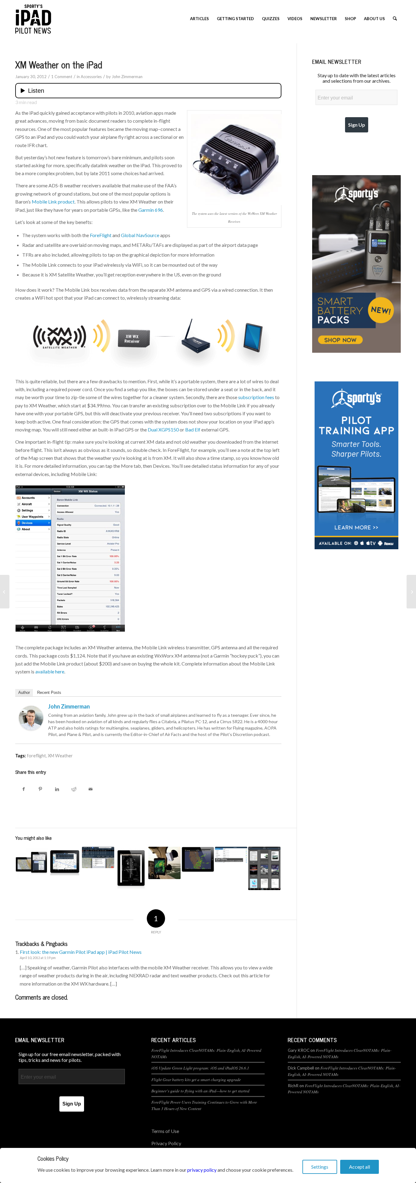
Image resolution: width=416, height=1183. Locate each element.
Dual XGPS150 (163, 429)
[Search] (395, 18)
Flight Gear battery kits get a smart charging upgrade (196, 1079)
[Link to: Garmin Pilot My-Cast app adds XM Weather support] (198, 859)
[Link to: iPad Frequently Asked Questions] (164, 863)
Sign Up (356, 125)
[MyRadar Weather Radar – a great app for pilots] (4, 591)
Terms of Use (165, 1131)
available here (49, 671)
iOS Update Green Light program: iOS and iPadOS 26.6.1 (200, 1068)
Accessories (91, 76)
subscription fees (256, 397)
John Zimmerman (127, 76)
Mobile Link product (53, 201)
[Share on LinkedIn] (57, 789)
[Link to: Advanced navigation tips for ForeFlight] (64, 861)
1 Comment (61, 76)
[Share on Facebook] (23, 789)
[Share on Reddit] (73, 789)
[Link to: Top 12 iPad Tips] (131, 868)
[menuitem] (199, 18)
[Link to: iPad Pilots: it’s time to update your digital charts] (231, 855)
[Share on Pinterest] (40, 789)
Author (24, 692)
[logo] (33, 18)
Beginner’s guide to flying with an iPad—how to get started (200, 1091)
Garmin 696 (150, 210)
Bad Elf (192, 429)
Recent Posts (49, 692)
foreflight (36, 755)
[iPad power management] (411, 591)
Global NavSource (140, 235)
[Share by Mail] (90, 789)
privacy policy (202, 1170)
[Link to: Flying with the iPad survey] (31, 863)
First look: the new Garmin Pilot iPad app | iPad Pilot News (81, 952)
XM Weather (60, 755)
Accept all (359, 1167)
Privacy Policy (166, 1143)
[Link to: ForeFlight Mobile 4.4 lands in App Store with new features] (264, 868)
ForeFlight (100, 235)
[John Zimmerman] (31, 728)
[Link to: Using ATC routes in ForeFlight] (98, 857)
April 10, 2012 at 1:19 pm (38, 958)
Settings (319, 1167)
